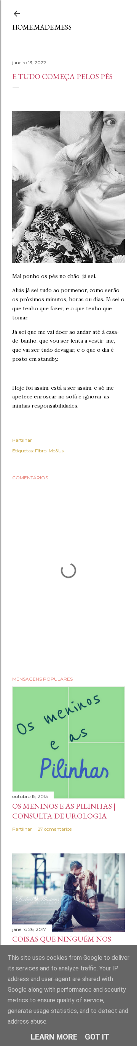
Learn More (54, 1036)
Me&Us (56, 450)
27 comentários (55, 829)
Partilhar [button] (22, 440)
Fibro (40, 450)
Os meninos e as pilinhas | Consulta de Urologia (64, 811)
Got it (97, 1036)
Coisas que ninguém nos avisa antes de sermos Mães (68, 944)
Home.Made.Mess (42, 27)
